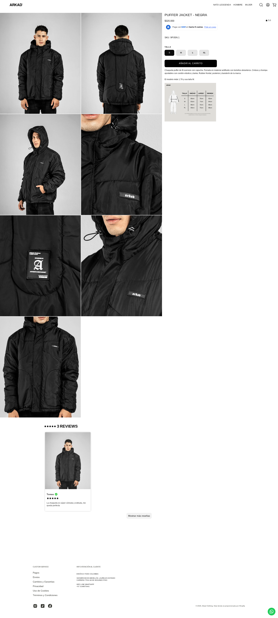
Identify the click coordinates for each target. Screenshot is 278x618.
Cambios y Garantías (43, 582)
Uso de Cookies (41, 591)
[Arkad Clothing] (16, 5)
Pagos (36, 573)
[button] (238, 5)
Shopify (242, 606)
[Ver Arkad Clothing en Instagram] (35, 606)
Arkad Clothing (207, 606)
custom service (41, 567)
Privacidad (38, 586)
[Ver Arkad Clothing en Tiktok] (42, 606)
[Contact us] (271, 611)
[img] (268, 20)
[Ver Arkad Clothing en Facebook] (50, 606)
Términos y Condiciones (45, 595)
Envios (36, 577)
